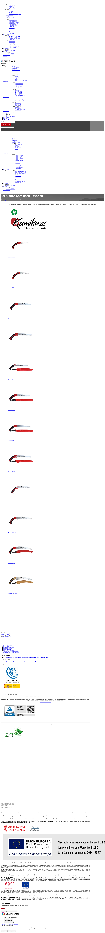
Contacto (5, 56)
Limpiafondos (12, 45)
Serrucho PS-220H (12, 501)
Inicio (2, 199)
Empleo (8, 16)
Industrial (5, 51)
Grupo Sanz (3, 694)
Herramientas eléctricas (14, 32)
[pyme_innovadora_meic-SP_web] (11, 688)
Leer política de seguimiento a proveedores (45, 702)
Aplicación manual (13, 20)
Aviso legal (5, 644)
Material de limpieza (13, 44)
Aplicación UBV (12, 24)
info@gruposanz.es (7, 636)
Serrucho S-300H (11, 471)
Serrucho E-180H (11, 257)
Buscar (2, 908)
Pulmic (10, 10)
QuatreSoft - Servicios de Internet (83, 695)
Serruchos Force (12, 29)
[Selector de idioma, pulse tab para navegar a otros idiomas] (8, 122)
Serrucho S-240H (11, 410)
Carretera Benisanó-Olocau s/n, (7, 633)
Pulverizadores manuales (14, 36)
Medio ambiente (6, 55)
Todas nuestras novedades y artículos (11, 651)
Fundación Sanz (9, 15)
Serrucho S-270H (11, 440)
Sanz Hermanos (12, 5)
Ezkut (10, 12)
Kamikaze (11, 11)
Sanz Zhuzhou (12, 8)
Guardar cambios (11, 931)
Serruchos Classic (13, 31)
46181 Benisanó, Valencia (6, 634)
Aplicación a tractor (13, 25)
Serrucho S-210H (11, 379)
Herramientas (12, 33)
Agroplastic (11, 6)
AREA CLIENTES (6, 124)
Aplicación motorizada (14, 22)
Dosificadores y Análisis (14, 46)
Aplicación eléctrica (13, 21)
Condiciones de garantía (8, 647)
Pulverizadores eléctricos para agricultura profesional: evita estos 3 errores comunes (27, 657)
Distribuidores (9, 15)
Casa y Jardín (6, 34)
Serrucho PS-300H (12, 348)
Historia (7, 3)
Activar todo (4, 931)
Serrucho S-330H (11, 563)
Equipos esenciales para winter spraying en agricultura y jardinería (22, 661)
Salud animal (6, 48)
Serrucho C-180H (11, 287)
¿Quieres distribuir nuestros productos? (11, 652)
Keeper (10, 13)
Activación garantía (10, 17)
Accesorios (11, 26)
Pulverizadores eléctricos (14, 37)
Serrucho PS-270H (12, 318)
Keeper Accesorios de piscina (15, 14)
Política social (6, 646)
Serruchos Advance (13, 30)
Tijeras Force (11, 28)
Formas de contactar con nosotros (10, 650)
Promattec (11, 7)
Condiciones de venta (7, 648)
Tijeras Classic (12, 41)
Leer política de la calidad (45, 702)
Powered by (9, 924)
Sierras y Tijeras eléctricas (14, 38)
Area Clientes (6, 56)
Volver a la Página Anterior (6, 200)
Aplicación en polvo (13, 23)
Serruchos (11, 199)
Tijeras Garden (12, 42)
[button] (3, 63)
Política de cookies (7, 649)
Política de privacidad (7, 645)
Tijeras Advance (12, 29)
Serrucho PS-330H (12, 532)
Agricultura (5, 18)
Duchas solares (12, 47)
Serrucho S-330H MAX (12, 593)
